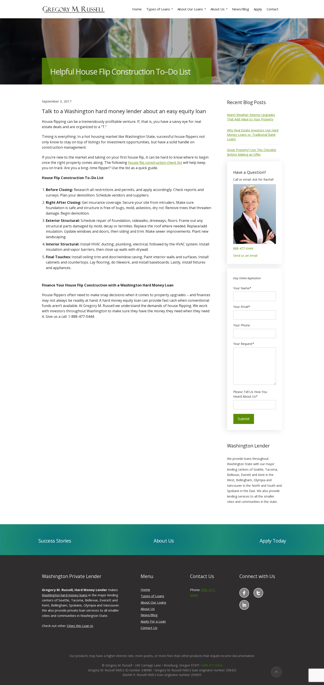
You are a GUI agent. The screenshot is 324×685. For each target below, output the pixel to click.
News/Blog (149, 615)
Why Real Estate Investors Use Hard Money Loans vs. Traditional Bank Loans (252, 134)
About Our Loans (153, 602)
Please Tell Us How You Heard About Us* (250, 394)
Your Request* (243, 344)
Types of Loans (152, 596)
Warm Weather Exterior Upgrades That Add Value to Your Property (251, 117)
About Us (148, 608)
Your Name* (242, 288)
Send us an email (245, 255)
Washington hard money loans (65, 595)
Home (145, 589)
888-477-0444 (243, 248)
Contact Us (149, 627)
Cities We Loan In (80, 625)
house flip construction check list (155, 162)
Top (276, 672)
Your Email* (241, 307)
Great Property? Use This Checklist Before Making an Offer (251, 152)
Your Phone (241, 325)
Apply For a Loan (153, 621)
